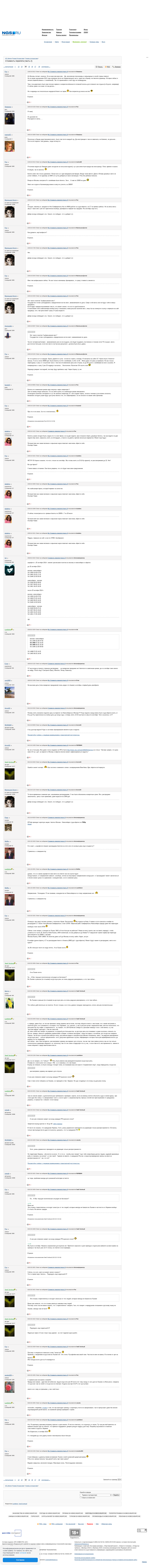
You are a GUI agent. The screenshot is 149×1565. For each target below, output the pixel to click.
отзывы (44, 1407)
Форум (44, 35)
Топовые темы (94, 42)
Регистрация (66, 42)
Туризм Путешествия (18, 58)
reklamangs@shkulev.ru (81, 1544)
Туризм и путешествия (31, 58)
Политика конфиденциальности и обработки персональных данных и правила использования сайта (105, 1560)
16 (32, 66)
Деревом (118, 67)
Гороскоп (72, 29)
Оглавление (48, 42)
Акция (30, 824)
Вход (103, 42)
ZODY (86, 32)
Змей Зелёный (23, 1503)
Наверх (144, 1562)
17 (35, 66)
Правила (90, 1524)
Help (97, 1524)
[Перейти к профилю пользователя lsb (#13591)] (10, 575)
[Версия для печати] (28, 102)
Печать (100, 67)
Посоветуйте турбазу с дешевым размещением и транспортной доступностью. (54, 735)
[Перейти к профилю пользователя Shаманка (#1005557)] (10, 124)
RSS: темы (42, 1524)
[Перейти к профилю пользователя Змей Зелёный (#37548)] (10, 779)
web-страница (57, 1124)
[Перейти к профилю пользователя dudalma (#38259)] (8, 445)
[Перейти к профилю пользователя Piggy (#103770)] (8, 830)
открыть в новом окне (88, 1497)
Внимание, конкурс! (80, 42)
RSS (108, 67)
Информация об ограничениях (84, 1554)
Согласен (20, 1560)
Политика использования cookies (84, 1558)
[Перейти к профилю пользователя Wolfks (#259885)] (10, 858)
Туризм (59, 29)
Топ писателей (70, 1524)
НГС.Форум (8, 58)
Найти (57, 42)
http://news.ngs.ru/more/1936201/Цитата (80, 750)
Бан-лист (81, 1524)
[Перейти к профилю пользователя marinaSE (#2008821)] (10, 151)
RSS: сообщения (57, 1524)
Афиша (59, 32)
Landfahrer (15, 1503)
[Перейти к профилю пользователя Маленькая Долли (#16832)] (10, 217)
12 (18, 66)
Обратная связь (106, 1524)
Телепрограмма (75, 32)
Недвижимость (48, 29)
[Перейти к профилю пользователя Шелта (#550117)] (10, 1008)
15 (29, 66)
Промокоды (73, 35)
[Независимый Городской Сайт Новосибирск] (11, 33)
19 (39, 66)
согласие (23, 1553)
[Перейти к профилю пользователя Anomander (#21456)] (8, 338)
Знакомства (46, 32)
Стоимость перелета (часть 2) (57, 431)
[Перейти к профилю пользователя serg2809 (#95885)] (10, 697)
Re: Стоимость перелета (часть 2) (58, 71)
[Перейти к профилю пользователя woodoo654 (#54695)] (10, 1392)
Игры (86, 29)
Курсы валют (61, 35)
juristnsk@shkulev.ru (51, 1560)
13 (21, 66)
